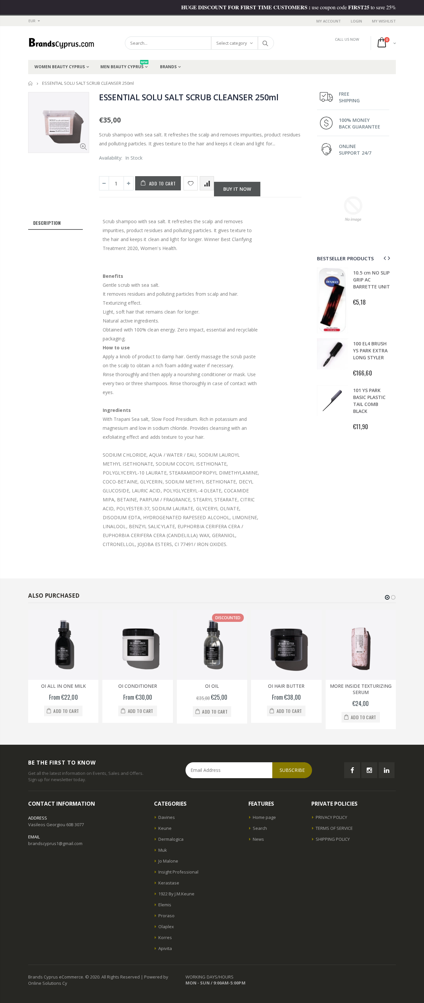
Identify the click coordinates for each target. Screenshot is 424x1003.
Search (265, 43)
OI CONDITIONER (137, 686)
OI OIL (212, 686)
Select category (231, 43)
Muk (162, 850)
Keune (165, 828)
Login (356, 21)
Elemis (164, 905)
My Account (328, 21)
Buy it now (237, 189)
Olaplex (166, 926)
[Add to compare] (207, 183)
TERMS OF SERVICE (334, 828)
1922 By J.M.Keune (176, 894)
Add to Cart (162, 183)
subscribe (292, 770)
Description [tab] (47, 222)
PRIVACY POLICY (331, 817)
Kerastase (168, 883)
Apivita (165, 948)
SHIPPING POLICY (333, 839)
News (258, 839)
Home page (264, 817)
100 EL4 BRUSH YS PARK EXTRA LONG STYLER (370, 350)
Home (30, 83)
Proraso (166, 916)
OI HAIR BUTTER (286, 686)
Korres (165, 937)
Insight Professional (178, 872)
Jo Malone (168, 861)
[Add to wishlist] (191, 183)
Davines (166, 817)
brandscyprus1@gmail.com (55, 843)
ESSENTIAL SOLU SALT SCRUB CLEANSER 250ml (189, 97)
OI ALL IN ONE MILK (63, 686)
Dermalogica (171, 839)
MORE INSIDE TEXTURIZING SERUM (361, 689)
